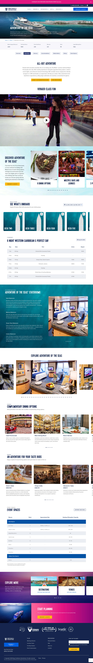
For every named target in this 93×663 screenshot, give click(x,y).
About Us (50, 645)
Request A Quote (11, 645)
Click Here (58, 1)
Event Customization (31, 648)
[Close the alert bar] (90, 2)
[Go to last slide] (17, 377)
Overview (18, 53)
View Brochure (56, 80)
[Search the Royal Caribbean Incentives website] (85, 5)
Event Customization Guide (40, 80)
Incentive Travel (30, 643)
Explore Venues (71, 592)
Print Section (80, 509)
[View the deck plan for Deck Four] (62, 214)
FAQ (49, 643)
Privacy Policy (24, 659)
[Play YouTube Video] (46, 120)
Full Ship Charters (31, 645)
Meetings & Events (31, 640)
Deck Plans (27, 53)
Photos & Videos (51, 640)
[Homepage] (10, 9)
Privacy (43, 658)
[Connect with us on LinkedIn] (87, 5)
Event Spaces (74, 53)
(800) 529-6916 (75, 5)
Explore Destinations (44, 592)
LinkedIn (50, 648)
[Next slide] (92, 169)
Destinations (44, 9)
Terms (39, 658)
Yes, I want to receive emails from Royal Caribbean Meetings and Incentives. (78, 645)
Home (6, 40)
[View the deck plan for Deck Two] (20, 214)
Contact (82, 5)
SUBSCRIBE (74, 649)
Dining (65, 53)
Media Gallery (56, 53)
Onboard (35, 9)
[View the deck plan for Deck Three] (41, 214)
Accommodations (45, 53)
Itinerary (35, 53)
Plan (29, 9)
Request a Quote (81, 9)
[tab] (48, 190)
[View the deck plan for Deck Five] (83, 214)
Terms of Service (31, 659)
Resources (58, 9)
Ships (51, 9)
